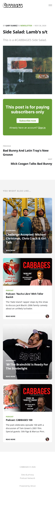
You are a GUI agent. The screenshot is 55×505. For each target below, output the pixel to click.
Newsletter (26, 25)
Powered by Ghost (28, 486)
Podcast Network (27, 478)
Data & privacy (27, 474)
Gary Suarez (11, 25)
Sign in (42, 127)
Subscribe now (27, 120)
